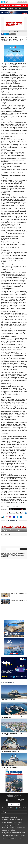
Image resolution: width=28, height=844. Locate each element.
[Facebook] (2, 34)
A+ (26, 37)
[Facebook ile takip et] (9, 804)
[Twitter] (5, 34)
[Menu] (18, 2)
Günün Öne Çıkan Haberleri (6, 812)
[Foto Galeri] (22, 2)
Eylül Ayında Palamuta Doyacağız (7, 828)
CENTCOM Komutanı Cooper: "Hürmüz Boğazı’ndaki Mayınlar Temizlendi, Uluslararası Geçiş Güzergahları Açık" (12, 822)
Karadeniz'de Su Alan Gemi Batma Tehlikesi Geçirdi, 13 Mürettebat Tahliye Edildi (13, 827)
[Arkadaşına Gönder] (10, 34)
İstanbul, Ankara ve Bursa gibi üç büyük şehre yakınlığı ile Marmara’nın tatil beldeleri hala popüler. (12, 41)
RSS (21, 800)
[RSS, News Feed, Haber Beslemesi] (14, 804)
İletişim (7, 801)
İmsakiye (21, 801)
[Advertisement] (14, 576)
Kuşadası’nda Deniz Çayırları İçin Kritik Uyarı (9, 817)
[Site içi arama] (26, 2)
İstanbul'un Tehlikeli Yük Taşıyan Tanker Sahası (10, 815)
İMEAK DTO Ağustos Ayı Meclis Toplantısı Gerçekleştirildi (12, 819)
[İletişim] (24, 2)
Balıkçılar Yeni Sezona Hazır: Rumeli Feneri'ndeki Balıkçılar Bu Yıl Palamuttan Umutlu (12, 821)
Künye (7, 800)
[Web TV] (20, 2)
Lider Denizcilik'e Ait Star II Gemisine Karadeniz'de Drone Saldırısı (13, 835)
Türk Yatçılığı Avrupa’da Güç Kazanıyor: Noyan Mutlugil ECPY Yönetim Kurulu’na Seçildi (13, 834)
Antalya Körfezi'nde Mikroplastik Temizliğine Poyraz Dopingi (12, 838)
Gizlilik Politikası (21, 799)
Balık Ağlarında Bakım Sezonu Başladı (8, 830)
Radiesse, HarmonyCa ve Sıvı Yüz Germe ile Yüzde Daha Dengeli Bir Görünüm (13, 832)
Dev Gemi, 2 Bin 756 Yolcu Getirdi (8, 837)
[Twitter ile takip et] (11, 804)
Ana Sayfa (7, 799)
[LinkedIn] (7, 34)
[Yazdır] (12, 34)
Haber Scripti (13, 809)
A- (26, 39)
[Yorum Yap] (15, 34)
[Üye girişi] (16, 804)
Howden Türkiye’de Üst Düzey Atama (8, 825)
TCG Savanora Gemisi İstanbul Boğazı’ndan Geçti (10, 824)
